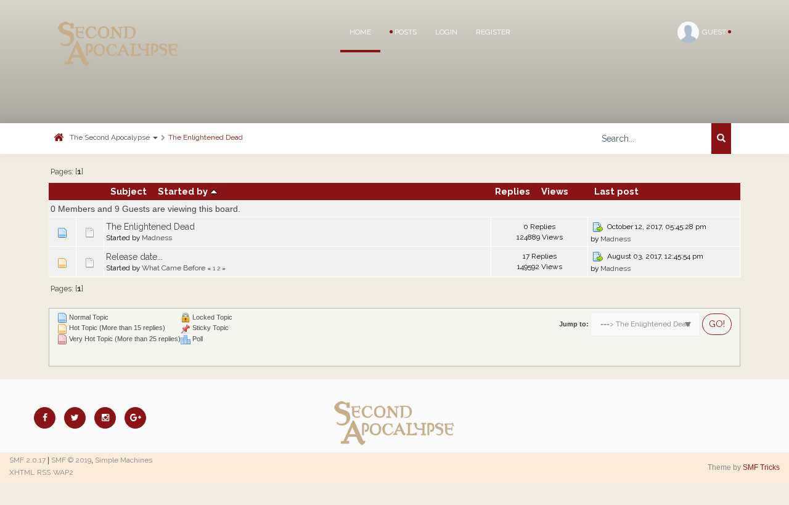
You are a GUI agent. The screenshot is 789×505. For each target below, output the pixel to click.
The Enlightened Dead (205, 137)
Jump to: (574, 324)
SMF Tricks (761, 467)
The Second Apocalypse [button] (111, 137)
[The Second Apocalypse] (118, 27)
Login (446, 32)
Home (360, 32)
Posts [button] (405, 32)
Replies (512, 191)
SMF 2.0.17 (27, 460)
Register (493, 32)
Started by (184, 191)
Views (554, 191)
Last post (616, 191)
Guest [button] (715, 32)
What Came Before (173, 268)
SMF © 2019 (71, 460)
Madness (157, 237)
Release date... (134, 257)
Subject (128, 191)
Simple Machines (123, 460)
